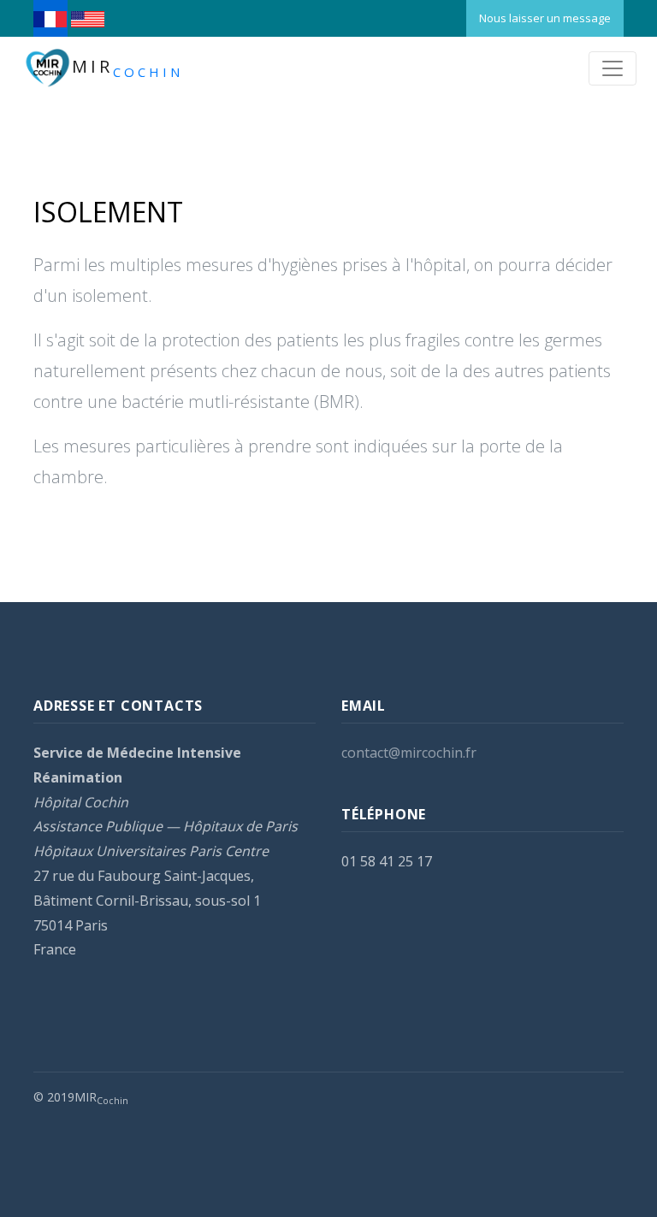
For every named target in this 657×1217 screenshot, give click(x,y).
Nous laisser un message (545, 18)
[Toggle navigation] (612, 68)
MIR (127, 68)
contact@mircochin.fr (408, 752)
